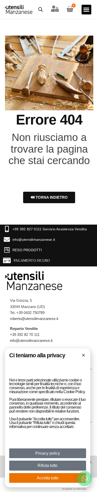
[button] (83, 355)
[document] (48, 246)
